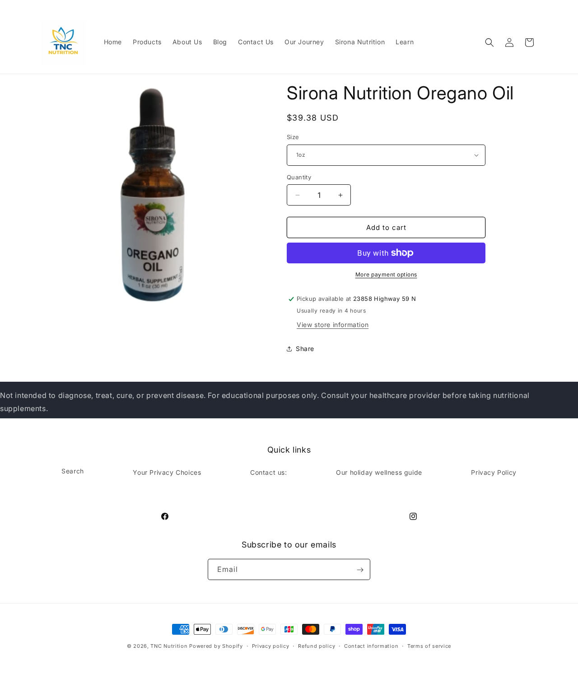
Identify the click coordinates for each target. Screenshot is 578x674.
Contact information (371, 645)
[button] (489, 42)
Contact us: (268, 472)
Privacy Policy (493, 472)
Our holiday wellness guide (379, 472)
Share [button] (305, 348)
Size (293, 136)
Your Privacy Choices (167, 472)
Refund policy (316, 645)
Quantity (299, 177)
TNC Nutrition (168, 646)
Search (72, 470)
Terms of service (429, 645)
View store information (332, 324)
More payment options (386, 274)
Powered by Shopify (216, 646)
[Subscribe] (360, 569)
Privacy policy (270, 645)
